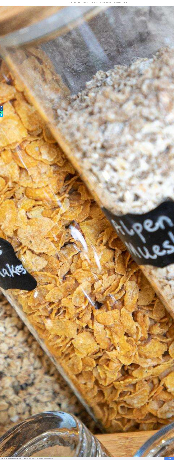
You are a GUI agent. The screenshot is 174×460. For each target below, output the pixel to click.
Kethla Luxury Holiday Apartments (101, 2)
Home (70, 2)
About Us (85, 2)
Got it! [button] (169, 458)
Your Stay (77, 2)
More (125, 2)
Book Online (117, 2)
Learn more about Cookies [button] (46, 458)
